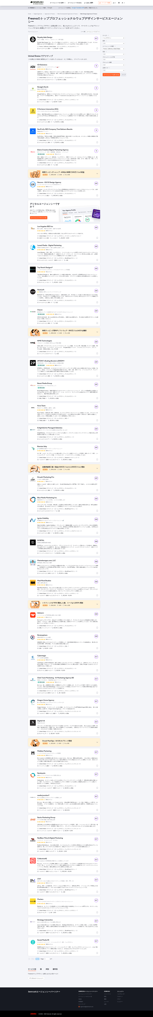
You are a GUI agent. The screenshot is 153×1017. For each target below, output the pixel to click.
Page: (42, 959)
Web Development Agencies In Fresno (67, 13)
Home (29, 13)
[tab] (32, 969)
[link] (75, 3)
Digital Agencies (38, 13)
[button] (114, 3)
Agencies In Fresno (50, 13)
